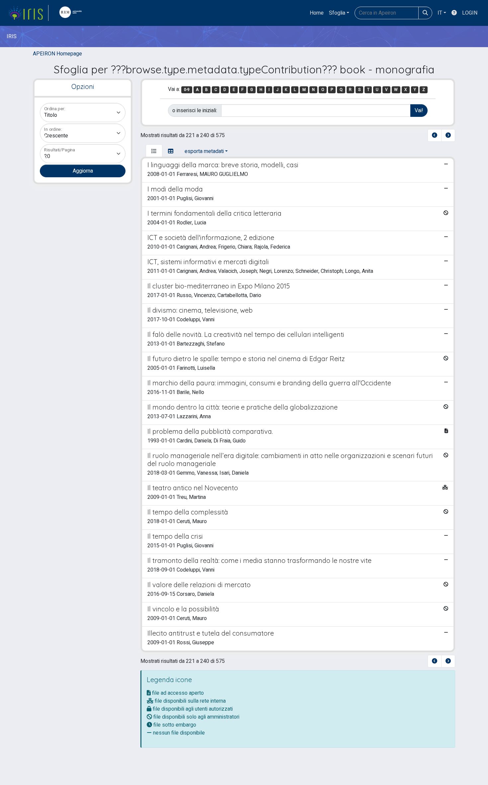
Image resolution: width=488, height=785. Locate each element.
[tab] (154, 151)
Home (317, 13)
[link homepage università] (72, 13)
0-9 (187, 90)
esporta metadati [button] (204, 151)
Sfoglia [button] (337, 13)
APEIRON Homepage (57, 54)
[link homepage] (28, 13)
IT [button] (440, 13)
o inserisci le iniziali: (194, 111)
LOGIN (469, 13)
